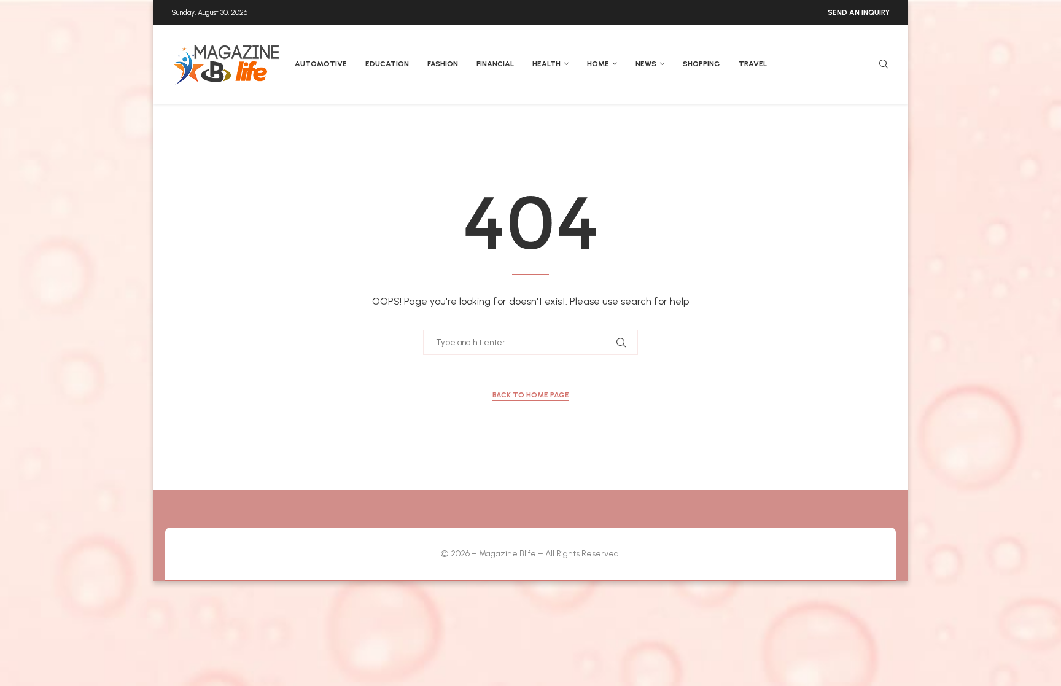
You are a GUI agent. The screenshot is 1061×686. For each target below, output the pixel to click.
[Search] (883, 65)
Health (546, 64)
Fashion (442, 64)
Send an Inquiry (859, 12)
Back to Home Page (530, 395)
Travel (753, 64)
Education (387, 64)
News (645, 64)
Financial (495, 64)
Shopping (701, 64)
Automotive (321, 64)
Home (598, 64)
